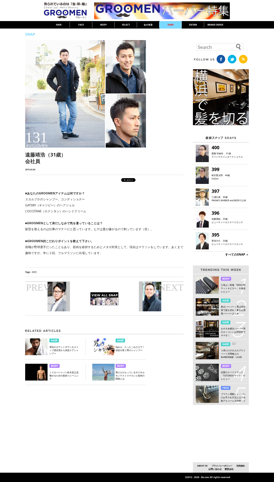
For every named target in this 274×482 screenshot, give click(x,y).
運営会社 (229, 469)
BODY (103, 24)
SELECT (126, 24)
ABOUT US (202, 465)
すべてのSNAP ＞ (237, 254)
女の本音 (148, 24)
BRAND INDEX (215, 24)
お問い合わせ (215, 469)
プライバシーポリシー (222, 465)
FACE (81, 24)
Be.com (205, 477)
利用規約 (241, 465)
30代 (34, 272)
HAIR (59, 24)
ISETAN (193, 24)
